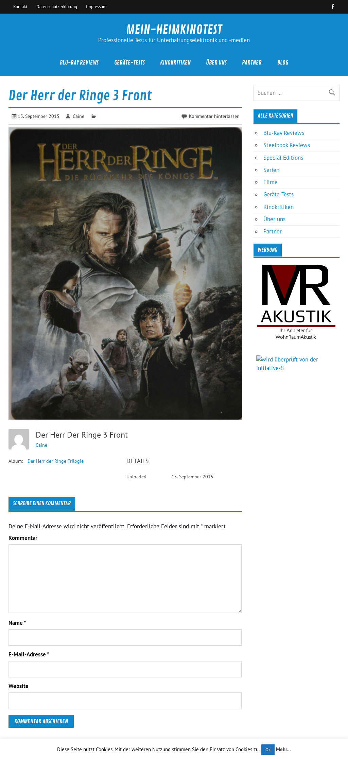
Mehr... (283, 749)
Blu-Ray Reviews (79, 62)
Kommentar (22, 538)
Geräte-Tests (129, 62)
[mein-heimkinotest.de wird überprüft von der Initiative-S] (296, 368)
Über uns (216, 62)
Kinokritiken (175, 62)
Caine (78, 116)
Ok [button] (268, 750)
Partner (252, 62)
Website (18, 686)
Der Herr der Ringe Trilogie (56, 461)
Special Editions (283, 157)
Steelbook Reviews (286, 145)
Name (17, 623)
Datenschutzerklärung (56, 6)
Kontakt (20, 6)
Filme (270, 182)
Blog (282, 62)
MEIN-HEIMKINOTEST (174, 30)
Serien (271, 170)
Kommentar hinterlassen (214, 116)
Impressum (96, 6)
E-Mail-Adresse (28, 654)
